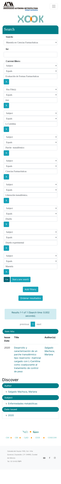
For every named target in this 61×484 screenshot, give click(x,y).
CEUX (37, 438)
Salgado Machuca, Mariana (50, 351)
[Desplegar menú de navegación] (54, 6)
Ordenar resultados (30, 298)
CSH (7, 438)
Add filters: (30, 289)
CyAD (26, 438)
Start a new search (20, 279)
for (7, 49)
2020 (11, 415)
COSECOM (51, 438)
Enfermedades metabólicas (22, 403)
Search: (9, 37)
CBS (16, 438)
